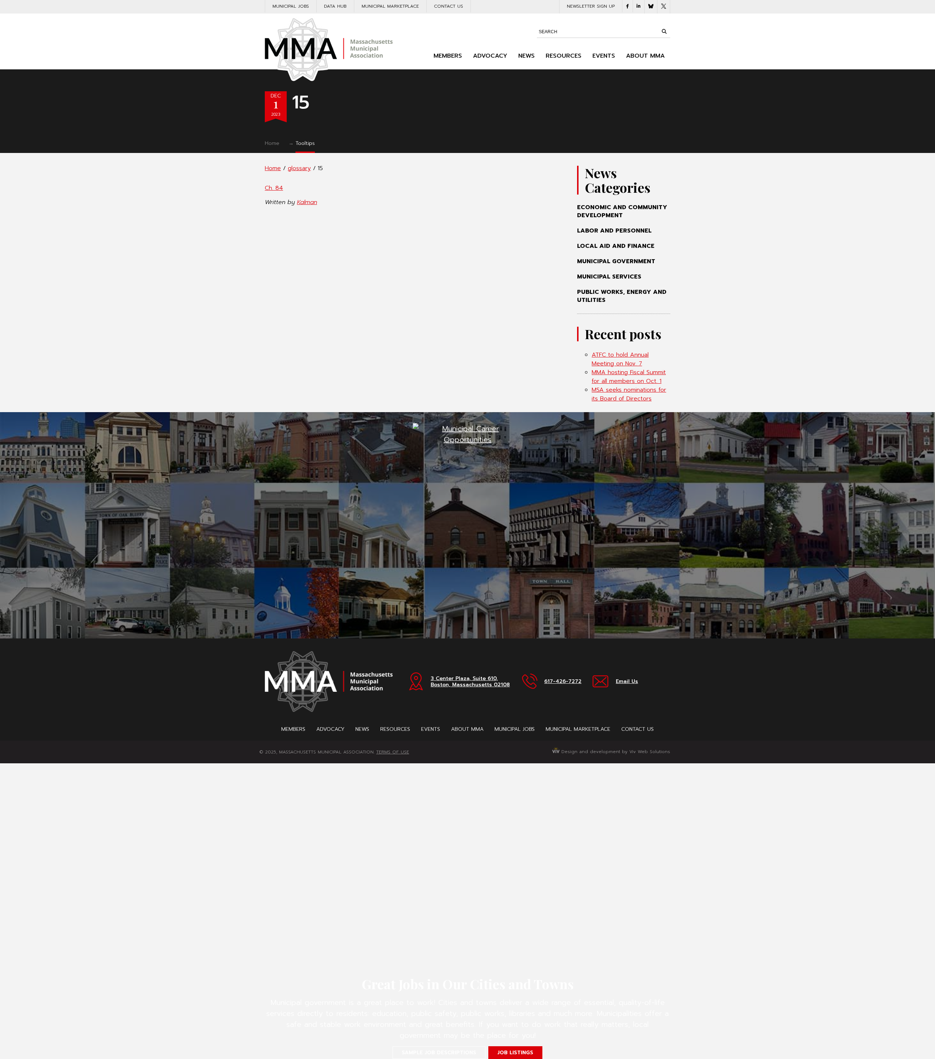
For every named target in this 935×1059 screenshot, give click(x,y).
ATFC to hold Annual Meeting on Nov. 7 (620, 359)
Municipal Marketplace (390, 6)
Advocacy (490, 55)
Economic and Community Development (622, 211)
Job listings (515, 1052)
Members (448, 55)
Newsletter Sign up (591, 6)
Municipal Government (616, 261)
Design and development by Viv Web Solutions (615, 751)
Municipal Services (609, 276)
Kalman (307, 202)
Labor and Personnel (614, 230)
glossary (299, 168)
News (526, 55)
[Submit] (664, 31)
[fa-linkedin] (638, 6)
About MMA (645, 55)
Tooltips (305, 143)
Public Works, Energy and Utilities (622, 296)
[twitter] (663, 7)
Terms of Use (392, 752)
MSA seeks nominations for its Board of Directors (629, 394)
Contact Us (448, 6)
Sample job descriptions (439, 1052)
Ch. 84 (274, 188)
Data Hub (335, 6)
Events (603, 55)
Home (272, 143)
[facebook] (627, 6)
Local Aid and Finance (615, 246)
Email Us (627, 681)
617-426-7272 (562, 681)
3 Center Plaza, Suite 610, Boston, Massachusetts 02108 (470, 681)
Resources (563, 55)
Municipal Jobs (290, 6)
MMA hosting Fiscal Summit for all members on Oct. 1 (629, 376)
